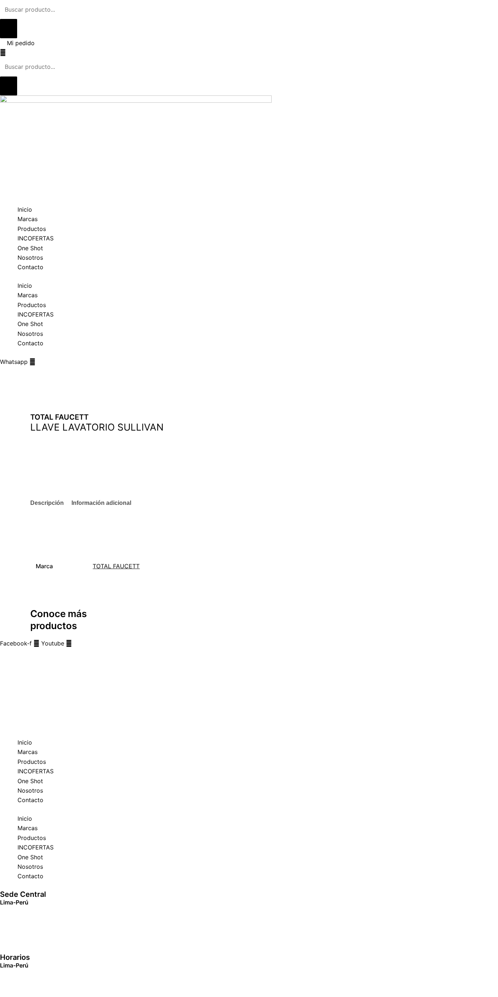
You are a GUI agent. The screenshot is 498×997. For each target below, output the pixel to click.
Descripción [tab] (47, 503)
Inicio (24, 209)
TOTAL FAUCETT (116, 566)
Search (9, 653)
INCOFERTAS (35, 238)
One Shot (30, 248)
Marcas (27, 219)
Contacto (30, 267)
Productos (31, 228)
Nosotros (30, 257)
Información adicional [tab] (101, 503)
